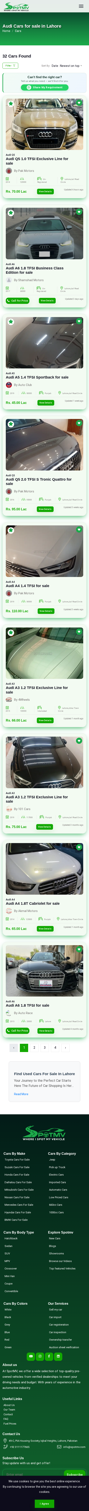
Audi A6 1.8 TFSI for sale (27, 1005)
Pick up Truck (57, 1167)
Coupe (8, 1283)
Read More (21, 1094)
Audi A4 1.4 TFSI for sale (27, 586)
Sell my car (55, 1309)
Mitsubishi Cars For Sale (19, 1189)
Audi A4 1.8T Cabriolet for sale (33, 903)
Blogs (52, 1246)
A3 (13, 683)
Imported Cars (57, 1182)
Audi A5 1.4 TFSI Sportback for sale (37, 377)
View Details (45, 191)
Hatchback (11, 1238)
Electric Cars (56, 1174)
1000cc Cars (56, 1212)
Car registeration (59, 1324)
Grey (7, 1324)
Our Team (9, 1409)
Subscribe (75, 1475)
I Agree (44, 1503)
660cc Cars (55, 1204)
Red (7, 1339)
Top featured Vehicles (62, 1268)
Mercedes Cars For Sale (19, 1204)
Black (8, 1317)
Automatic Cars (58, 1189)
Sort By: (45, 65)
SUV (7, 1253)
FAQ (6, 1418)
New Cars (54, 1238)
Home (6, 31)
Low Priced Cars (58, 1197)
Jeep (52, 1159)
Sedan (8, 1246)
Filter (9, 66)
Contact (8, 1414)
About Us (9, 1405)
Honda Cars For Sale (17, 1174)
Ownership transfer (60, 1339)
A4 (13, 581)
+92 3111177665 (19, 1446)
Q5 (13, 154)
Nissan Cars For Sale (17, 1197)
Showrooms (56, 1253)
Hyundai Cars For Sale (18, 1212)
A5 (13, 373)
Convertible (11, 1291)
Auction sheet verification (64, 1347)
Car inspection (57, 1332)
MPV (7, 1261)
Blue (7, 1332)
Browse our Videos (60, 1261)
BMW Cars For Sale (16, 1219)
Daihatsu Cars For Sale (18, 1182)
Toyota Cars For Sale (17, 1159)
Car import (55, 1317)
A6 (13, 264)
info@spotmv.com (74, 1446)
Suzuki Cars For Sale (17, 1167)
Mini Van (10, 1276)
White (8, 1309)
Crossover (11, 1268)
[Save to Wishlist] (79, 103)
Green (8, 1347)
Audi (8, 154)
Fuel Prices (10, 1423)
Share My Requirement (48, 87)
